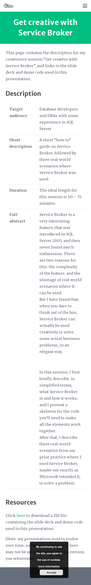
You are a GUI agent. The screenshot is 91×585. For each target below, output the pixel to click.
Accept (51, 572)
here (21, 515)
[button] (85, 5)
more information (49, 566)
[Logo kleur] (9, 5)
